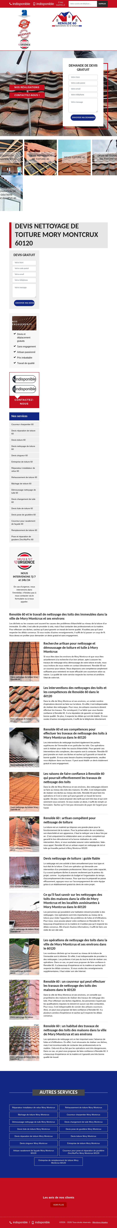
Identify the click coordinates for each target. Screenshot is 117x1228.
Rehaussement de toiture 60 (24, 477)
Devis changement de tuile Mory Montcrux (83, 1122)
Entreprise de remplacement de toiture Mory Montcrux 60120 (58, 1161)
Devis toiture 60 (18, 440)
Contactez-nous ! (27, 95)
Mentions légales (100, 1222)
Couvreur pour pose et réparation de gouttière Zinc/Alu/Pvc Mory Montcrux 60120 (83, 1151)
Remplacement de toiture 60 (24, 530)
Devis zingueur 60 (19, 455)
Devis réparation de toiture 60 (23, 432)
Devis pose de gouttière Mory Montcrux (83, 1129)
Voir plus (58, 1205)
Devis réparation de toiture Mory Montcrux (34, 1136)
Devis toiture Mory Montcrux (83, 1136)
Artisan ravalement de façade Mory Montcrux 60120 (33, 1151)
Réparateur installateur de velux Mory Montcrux (33, 1107)
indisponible (21, 4)
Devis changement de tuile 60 (23, 500)
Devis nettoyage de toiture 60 (23, 447)
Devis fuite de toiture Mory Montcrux (33, 1129)
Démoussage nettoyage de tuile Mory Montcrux (33, 1122)
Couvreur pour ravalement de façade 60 (23, 522)
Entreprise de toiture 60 (22, 462)
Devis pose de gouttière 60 (23, 515)
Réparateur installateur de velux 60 (23, 469)
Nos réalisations (26, 87)
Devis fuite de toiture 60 (22, 508)
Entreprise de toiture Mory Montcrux (83, 1143)
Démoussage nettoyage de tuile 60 (23, 491)
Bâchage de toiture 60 (21, 483)
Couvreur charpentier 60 (22, 424)
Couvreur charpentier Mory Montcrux (83, 1114)
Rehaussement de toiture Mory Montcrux (83, 1107)
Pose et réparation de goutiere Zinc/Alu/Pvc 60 (22, 538)
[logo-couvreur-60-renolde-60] (67, 19)
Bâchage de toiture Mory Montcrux (33, 1114)
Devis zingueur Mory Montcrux (33, 1143)
